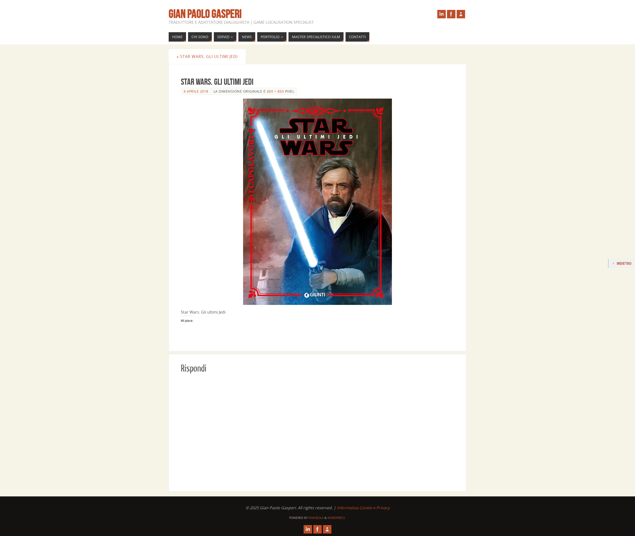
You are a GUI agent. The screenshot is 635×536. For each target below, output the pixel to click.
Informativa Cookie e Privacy (363, 507)
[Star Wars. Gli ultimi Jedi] (317, 202)
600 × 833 (275, 91)
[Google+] (461, 14)
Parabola (316, 518)
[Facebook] (451, 14)
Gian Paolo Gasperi (205, 14)
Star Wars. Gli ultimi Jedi (207, 56)
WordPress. (336, 518)
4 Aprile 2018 (196, 91)
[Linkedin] (441, 14)
